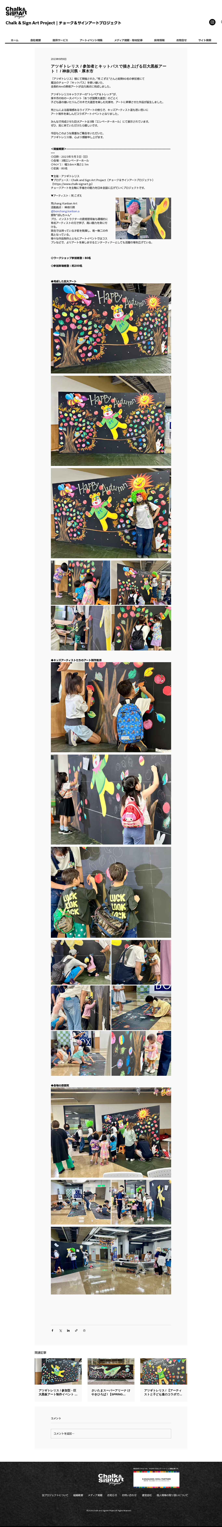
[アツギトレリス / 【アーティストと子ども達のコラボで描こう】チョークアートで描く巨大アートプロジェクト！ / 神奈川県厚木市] (163, 1371)
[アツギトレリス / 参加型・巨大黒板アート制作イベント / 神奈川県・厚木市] (58, 1371)
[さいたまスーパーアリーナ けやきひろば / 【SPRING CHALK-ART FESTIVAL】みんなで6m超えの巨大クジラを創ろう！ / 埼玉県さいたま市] (111, 1371)
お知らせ (112, 1495)
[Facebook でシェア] (52, 1330)
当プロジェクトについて (55, 1495)
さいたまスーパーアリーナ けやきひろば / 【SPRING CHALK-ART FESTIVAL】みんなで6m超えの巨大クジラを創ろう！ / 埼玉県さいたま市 (110, 1392)
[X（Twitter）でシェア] (60, 1330)
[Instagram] (212, 22)
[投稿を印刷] (84, 1330)
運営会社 (147, 1495)
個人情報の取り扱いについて (172, 1495)
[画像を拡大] (80, 583)
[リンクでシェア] (76, 1330)
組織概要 (78, 1495)
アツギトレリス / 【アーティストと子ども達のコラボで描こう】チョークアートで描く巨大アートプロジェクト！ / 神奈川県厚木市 (163, 1392)
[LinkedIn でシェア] (68, 1330)
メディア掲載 (95, 1495)
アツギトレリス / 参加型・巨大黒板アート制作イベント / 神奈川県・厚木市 (57, 1392)
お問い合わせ (129, 1495)
